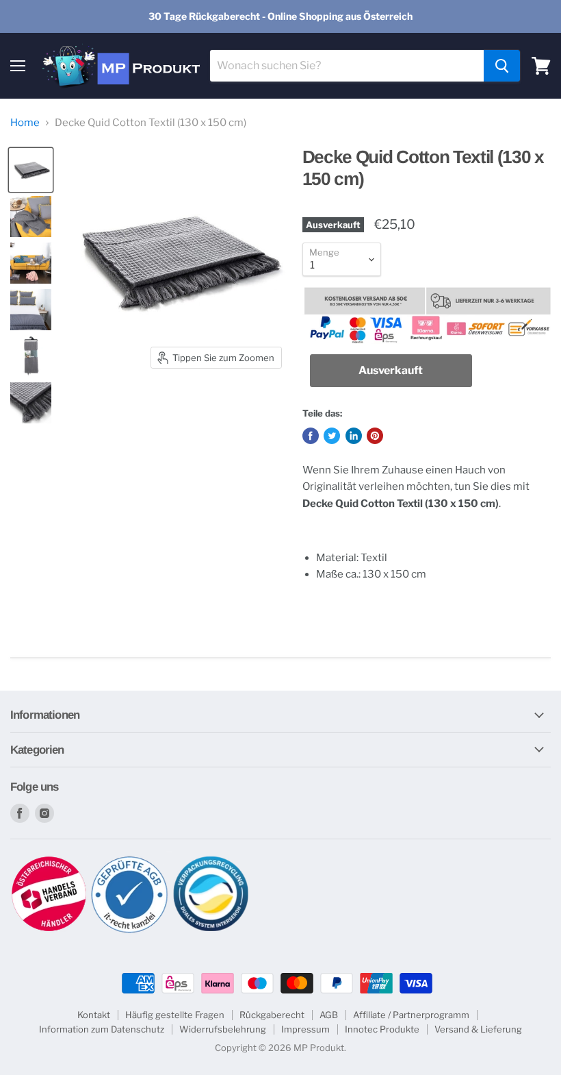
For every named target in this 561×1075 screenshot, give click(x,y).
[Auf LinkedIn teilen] (353, 436)
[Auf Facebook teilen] (310, 436)
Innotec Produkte (382, 1029)
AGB (328, 1014)
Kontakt (93, 1014)
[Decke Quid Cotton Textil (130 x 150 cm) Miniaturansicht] (31, 170)
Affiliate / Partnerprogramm (411, 1014)
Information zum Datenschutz (101, 1029)
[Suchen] (502, 66)
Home (25, 123)
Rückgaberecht (271, 1014)
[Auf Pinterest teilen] (375, 436)
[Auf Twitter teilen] (332, 436)
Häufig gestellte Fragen (174, 1014)
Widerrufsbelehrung (222, 1029)
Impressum (305, 1029)
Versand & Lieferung (478, 1029)
